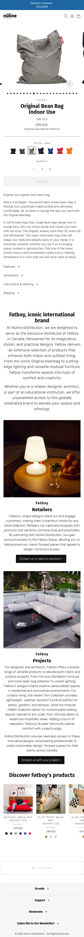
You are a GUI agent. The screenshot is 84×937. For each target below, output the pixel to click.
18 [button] (64, 94)
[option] (42, 5)
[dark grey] (22, 151)
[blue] (41, 151)
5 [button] (21, 94)
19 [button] (67, 94)
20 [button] (70, 94)
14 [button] (51, 94)
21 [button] (74, 94)
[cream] (79, 836)
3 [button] (14, 94)
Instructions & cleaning (18, 284)
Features (9, 266)
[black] (13, 151)
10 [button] (38, 94)
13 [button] (47, 94)
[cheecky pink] (50, 836)
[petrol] (50, 151)
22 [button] (77, 94)
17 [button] (61, 94)
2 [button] (11, 94)
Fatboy (42, 100)
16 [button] (57, 94)
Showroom (36, 911)
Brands (40, 888)
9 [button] (34, 94)
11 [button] (41, 94)
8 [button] (31, 94)
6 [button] (24, 94)
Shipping (29, 129)
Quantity (42, 161)
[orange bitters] (69, 151)
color (42, 143)
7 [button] (28, 94)
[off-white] (55, 836)
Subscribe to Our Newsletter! (36, 923)
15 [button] (54, 94)
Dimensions (11, 275)
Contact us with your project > (41, 760)
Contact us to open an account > (41, 558)
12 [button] (44, 94)
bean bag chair (57, 235)
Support (40, 900)
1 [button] (8, 94)
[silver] (32, 151)
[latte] (46, 836)
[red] (60, 151)
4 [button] (18, 94)
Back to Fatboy (45, 867)
